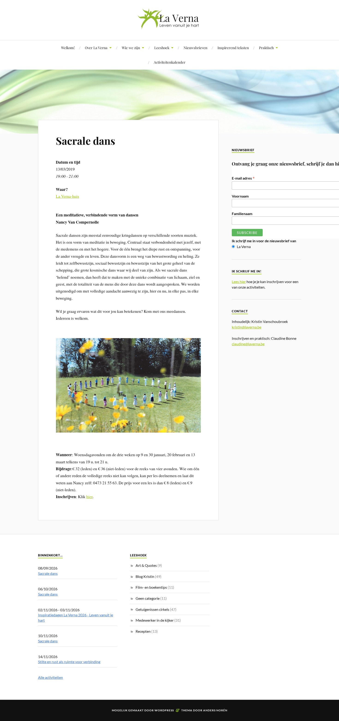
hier (89, 496)
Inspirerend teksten (233, 47)
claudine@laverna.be (248, 344)
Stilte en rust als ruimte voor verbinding (69, 661)
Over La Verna (96, 47)
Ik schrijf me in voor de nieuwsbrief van (264, 241)
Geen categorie (148, 598)
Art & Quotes (146, 565)
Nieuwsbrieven (195, 47)
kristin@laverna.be (246, 327)
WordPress (164, 710)
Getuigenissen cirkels (152, 609)
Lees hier (239, 281)
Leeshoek (161, 47)
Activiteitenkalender (169, 62)
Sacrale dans (85, 140)
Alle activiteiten (50, 677)
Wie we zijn (131, 47)
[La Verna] (169, 26)
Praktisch (266, 47)
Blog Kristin (145, 576)
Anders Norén (215, 710)
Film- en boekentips (151, 587)
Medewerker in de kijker (155, 620)
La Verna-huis (67, 196)
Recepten (143, 631)
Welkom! (68, 47)
